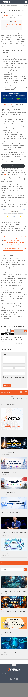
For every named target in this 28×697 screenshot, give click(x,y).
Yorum (5, 354)
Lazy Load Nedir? (6, 28)
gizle (15, 21)
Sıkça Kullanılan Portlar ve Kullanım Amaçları (12, 653)
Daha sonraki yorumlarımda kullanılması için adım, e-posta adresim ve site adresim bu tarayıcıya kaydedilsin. (14, 379)
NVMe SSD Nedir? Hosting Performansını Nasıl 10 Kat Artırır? (13, 612)
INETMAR (6, 16)
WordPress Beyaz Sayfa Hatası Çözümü (6, 338)
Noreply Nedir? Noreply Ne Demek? (10, 512)
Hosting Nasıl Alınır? (6, 633)
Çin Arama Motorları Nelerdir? (9, 492)
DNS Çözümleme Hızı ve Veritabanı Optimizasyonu (13, 591)
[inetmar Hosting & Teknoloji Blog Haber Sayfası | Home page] (7, 2)
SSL (26, 185)
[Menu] (26, 2)
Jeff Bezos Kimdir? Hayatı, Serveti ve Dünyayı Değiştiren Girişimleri (13, 533)
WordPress (14, 6)
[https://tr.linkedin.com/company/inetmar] (26, 392)
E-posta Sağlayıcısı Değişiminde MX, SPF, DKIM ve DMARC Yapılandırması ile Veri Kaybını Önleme (15, 250)
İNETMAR (8, 631)
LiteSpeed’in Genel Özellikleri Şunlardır (12, 24)
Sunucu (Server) (5, 6)
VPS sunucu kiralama (9, 104)
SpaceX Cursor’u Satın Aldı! (10, 239)
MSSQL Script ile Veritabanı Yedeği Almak (18, 339)
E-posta (16, 365)
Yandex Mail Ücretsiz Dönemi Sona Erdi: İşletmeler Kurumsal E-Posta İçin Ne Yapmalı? (15, 236)
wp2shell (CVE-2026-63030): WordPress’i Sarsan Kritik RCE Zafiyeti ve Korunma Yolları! (14, 241)
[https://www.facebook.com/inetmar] (21, 392)
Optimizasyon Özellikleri (8, 26)
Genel (2, 450)
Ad (4, 365)
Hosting (3, 589)
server (5, 174)
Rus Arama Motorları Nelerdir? (9, 472)
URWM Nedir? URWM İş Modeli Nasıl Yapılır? (13, 554)
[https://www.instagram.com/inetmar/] (23, 392)
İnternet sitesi (6, 371)
